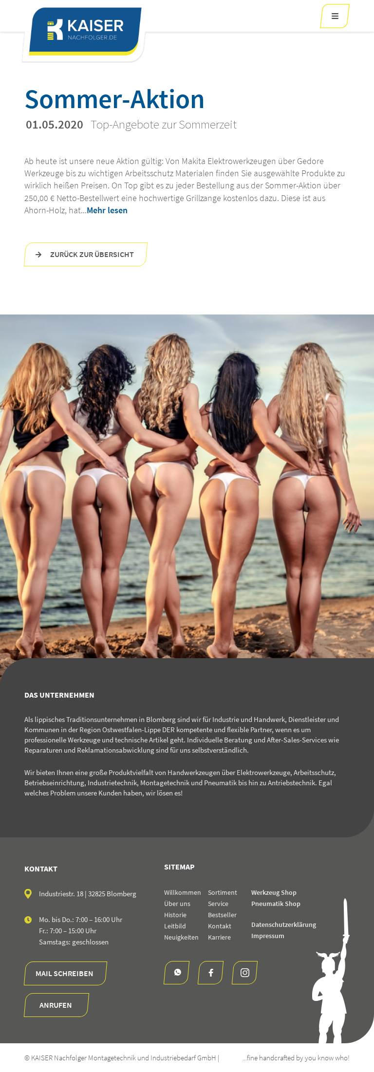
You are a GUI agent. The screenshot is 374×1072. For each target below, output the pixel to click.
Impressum (267, 935)
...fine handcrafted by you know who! (296, 1057)
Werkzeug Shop (274, 892)
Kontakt (219, 926)
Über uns (177, 903)
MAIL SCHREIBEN (65, 973)
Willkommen (182, 892)
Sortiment (222, 892)
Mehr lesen (107, 210)
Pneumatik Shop (275, 903)
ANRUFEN (55, 1005)
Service (218, 903)
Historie (175, 914)
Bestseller (222, 914)
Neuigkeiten (181, 937)
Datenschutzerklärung (283, 924)
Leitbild (175, 926)
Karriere (219, 937)
